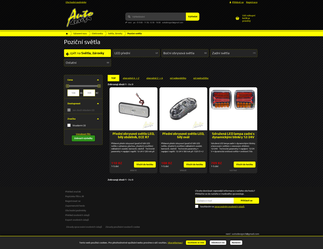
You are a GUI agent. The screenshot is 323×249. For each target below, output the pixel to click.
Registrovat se (72, 201)
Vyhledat (192, 16)
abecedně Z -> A (154, 78)
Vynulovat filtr (83, 134)
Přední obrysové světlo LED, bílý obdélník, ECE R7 (134, 135)
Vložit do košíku (144, 164)
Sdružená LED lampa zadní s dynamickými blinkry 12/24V (233, 135)
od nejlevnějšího (178, 78)
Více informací (175, 242)
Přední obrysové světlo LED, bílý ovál (183, 135)
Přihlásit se (246, 200)
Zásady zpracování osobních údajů (84, 226)
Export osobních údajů (77, 219)
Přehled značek (73, 191)
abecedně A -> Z (131, 78)
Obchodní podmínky (76, 2)
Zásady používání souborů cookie (122, 226)
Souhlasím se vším (196, 243)
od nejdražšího (200, 78)
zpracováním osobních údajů (229, 206)
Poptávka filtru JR (74, 196)
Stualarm (79, 125)
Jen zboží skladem (84, 110)
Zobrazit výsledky (83, 138)
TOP (113, 78)
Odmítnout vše (218, 243)
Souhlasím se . (222, 206)
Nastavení (236, 243)
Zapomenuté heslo (75, 205)
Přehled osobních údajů (77, 215)
